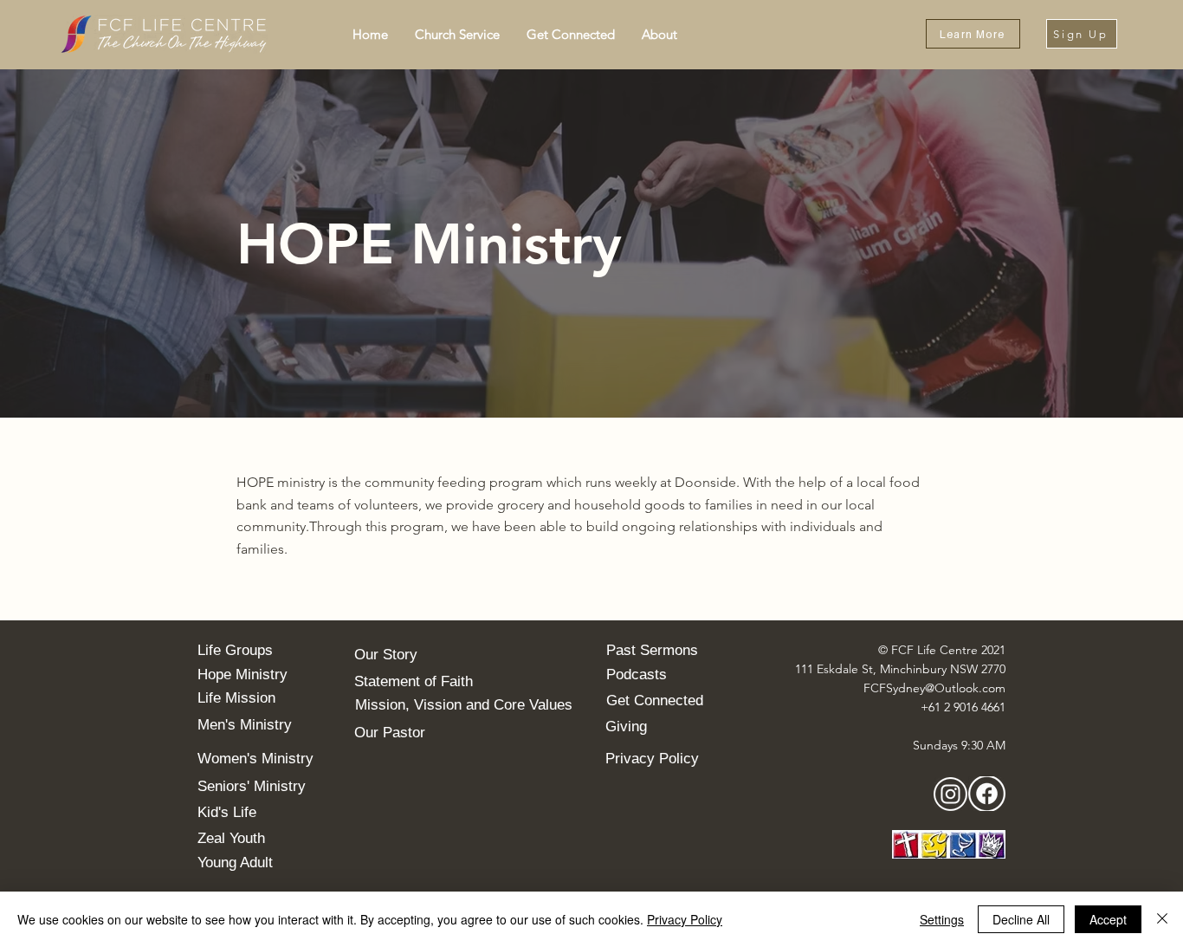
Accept (1108, 919)
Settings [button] (942, 919)
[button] (457, 34)
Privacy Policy (684, 919)
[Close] (1162, 919)
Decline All (1021, 919)
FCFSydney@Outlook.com (934, 688)
